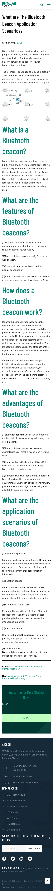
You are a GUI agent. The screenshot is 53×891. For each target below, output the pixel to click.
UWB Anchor (13, 812)
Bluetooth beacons (12, 652)
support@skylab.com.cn (25, 782)
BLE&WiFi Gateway (17, 806)
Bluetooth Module (16, 794)
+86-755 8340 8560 (22, 776)
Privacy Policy (23, 887)
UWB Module (13, 829)
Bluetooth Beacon (16, 800)
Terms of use (8, 887)
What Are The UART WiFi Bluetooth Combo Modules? (23, 667)
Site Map (36, 887)
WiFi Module (13, 818)
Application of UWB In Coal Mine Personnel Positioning (21, 677)
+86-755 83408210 (22, 766)
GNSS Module (14, 823)
